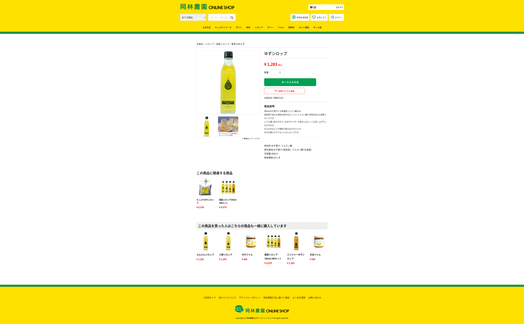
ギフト (239, 27)
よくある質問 (298, 297)
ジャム (281, 27)
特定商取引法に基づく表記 (276, 297)
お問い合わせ (314, 297)
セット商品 (304, 27)
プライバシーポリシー (250, 297)
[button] (207, 127)
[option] (228, 82)
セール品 (317, 27)
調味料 (291, 27)
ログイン (336, 17)
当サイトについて (227, 297)
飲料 (248, 27)
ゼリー (270, 27)
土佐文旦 (207, 27)
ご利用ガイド (209, 297)
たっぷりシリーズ (223, 27)
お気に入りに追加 (286, 90)
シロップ (259, 27)
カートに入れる (290, 82)
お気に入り (319, 17)
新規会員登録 (300, 17)
